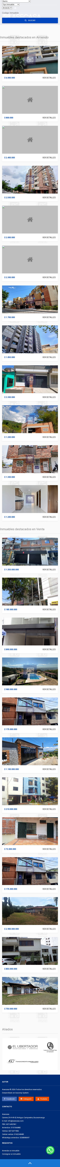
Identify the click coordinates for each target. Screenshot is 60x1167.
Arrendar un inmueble (10, 1151)
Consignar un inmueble (11, 1154)
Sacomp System (22, 1093)
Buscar (31, 20)
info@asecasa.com (16, 1121)
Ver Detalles (49, 78)
